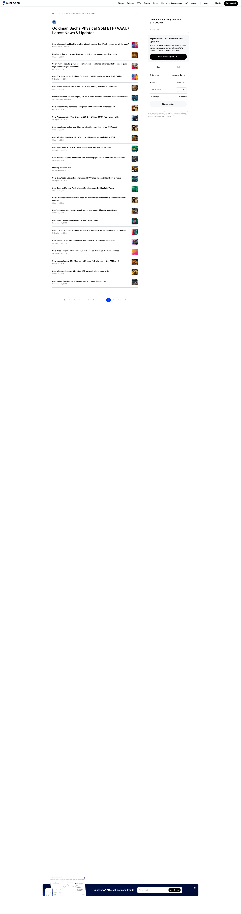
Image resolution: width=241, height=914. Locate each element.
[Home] (11, 3)
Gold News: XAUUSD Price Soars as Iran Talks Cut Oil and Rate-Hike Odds (83, 241)
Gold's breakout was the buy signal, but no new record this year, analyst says (84, 210)
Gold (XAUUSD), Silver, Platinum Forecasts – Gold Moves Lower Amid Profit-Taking (87, 76)
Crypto (147, 3)
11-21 (119, 300)
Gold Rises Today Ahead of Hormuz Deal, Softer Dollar (75, 220)
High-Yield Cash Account (171, 3)
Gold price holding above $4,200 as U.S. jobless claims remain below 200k (83, 137)
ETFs (139, 3)
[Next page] (125, 300)
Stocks (121, 3)
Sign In (218, 3)
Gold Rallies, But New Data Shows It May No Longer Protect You (79, 281)
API (187, 3)
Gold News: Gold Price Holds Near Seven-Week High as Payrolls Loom (81, 147)
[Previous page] (64, 300)
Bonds (155, 3)
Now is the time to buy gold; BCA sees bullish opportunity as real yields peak (84, 54)
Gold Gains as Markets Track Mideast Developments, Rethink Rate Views (83, 188)
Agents (194, 3)
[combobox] (178, 75)
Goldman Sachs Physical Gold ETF (76, 13)
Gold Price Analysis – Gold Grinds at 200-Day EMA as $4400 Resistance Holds (85, 117)
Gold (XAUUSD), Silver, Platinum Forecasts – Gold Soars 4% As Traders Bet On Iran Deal (89, 230)
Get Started (231, 3)
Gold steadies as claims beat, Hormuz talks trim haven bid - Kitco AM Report (84, 127)
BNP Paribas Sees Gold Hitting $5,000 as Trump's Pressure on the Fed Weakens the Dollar (90, 97)
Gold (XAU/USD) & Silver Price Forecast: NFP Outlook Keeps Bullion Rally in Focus (86, 178)
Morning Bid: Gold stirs (62, 168)
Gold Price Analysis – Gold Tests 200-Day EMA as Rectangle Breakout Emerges (85, 251)
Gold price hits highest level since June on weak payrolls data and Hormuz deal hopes (88, 158)
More (206, 3)
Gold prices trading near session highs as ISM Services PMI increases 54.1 (83, 107)
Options (130, 3)
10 (113, 300)
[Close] (195, 888)
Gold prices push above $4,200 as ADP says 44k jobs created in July (81, 271)
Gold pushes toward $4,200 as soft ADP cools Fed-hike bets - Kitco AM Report (85, 261)
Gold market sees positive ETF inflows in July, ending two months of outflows (85, 86)
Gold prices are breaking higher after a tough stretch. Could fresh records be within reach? (90, 44)
